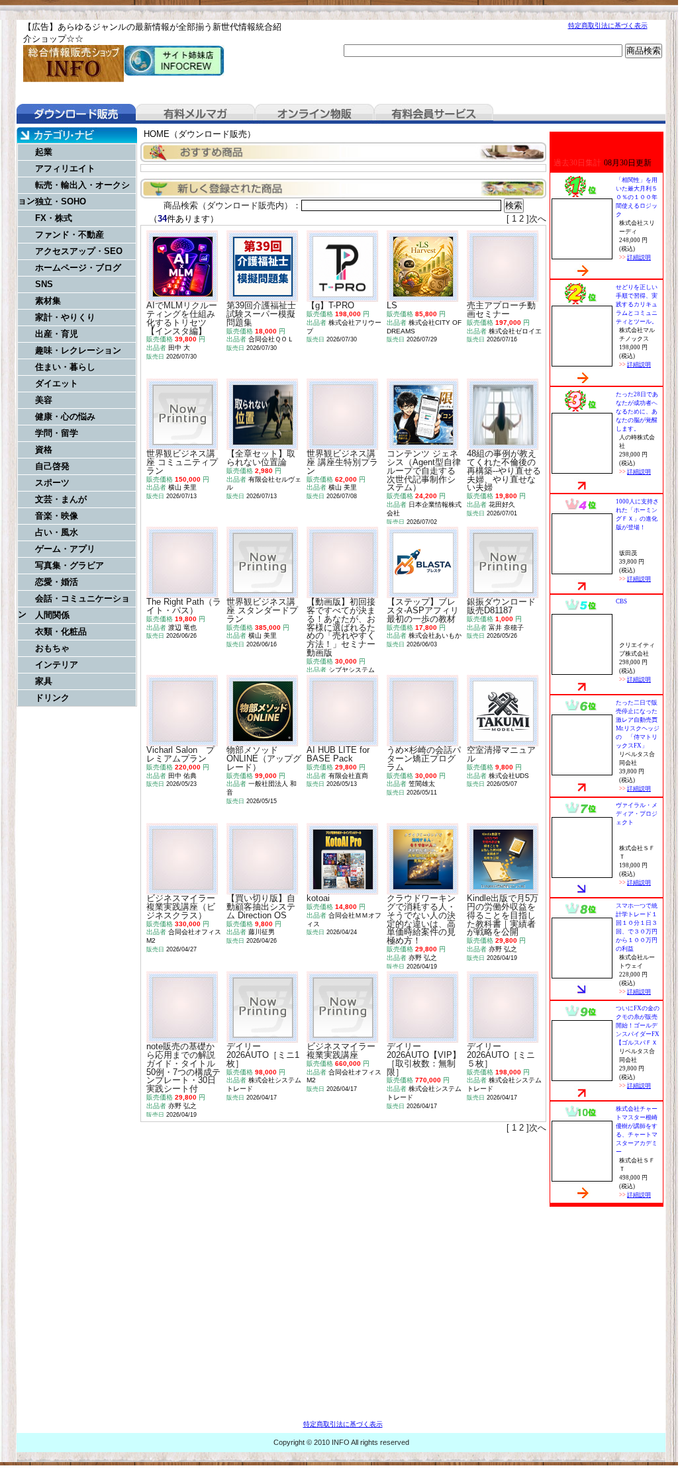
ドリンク (52, 698)
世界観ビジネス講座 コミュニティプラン (182, 462)
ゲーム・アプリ (65, 549)
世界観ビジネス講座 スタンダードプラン (262, 610)
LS (392, 305)
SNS (44, 284)
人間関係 (52, 615)
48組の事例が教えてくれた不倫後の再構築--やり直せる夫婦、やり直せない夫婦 (504, 470)
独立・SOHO (60, 201)
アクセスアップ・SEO (78, 251)
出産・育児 (56, 334)
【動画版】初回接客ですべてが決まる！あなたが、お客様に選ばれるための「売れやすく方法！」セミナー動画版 (341, 627)
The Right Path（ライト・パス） (183, 606)
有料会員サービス (433, 114)
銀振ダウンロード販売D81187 (501, 606)
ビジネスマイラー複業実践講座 (341, 1050)
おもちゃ (52, 648)
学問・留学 (56, 433)
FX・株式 (53, 218)
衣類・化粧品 (61, 631)
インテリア (56, 665)
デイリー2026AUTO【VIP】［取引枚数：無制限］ (424, 1058)
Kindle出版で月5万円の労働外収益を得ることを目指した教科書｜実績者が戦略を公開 (502, 915)
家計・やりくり (65, 317)
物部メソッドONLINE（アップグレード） (263, 758)
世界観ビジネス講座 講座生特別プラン (342, 462)
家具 (43, 681)
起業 (43, 152)
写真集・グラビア (69, 565)
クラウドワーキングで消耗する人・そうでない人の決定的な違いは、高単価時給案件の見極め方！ (421, 919)
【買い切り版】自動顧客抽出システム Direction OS (260, 906)
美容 (43, 400)
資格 (43, 450)
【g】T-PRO (330, 305)
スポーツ (52, 483)
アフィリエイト (65, 168)
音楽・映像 (56, 516)
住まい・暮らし (65, 367)
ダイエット (56, 383)
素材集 (48, 301)
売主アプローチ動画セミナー (501, 309)
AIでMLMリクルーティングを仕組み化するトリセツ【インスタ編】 (181, 317)
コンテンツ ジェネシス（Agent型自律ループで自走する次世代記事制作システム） (424, 470)
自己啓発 (52, 466)
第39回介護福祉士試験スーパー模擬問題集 (261, 313)
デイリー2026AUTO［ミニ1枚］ (262, 1054)
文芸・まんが (61, 499)
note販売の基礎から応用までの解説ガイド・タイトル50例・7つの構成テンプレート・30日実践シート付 (183, 1067)
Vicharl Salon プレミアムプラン (180, 754)
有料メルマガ (195, 114)
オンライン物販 (314, 114)
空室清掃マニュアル (501, 754)
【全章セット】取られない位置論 (260, 458)
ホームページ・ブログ (78, 268)
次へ (537, 219)
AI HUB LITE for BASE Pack (338, 754)
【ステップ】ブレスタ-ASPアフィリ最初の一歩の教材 (423, 610)
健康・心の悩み (65, 416)
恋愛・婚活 (56, 582)
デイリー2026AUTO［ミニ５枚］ (501, 1054)
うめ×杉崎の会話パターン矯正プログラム (424, 758)
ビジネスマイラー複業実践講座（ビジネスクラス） (180, 906)
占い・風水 (56, 532)
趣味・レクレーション (78, 350)
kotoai (318, 898)
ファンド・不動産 (69, 234)
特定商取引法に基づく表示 (608, 25)
